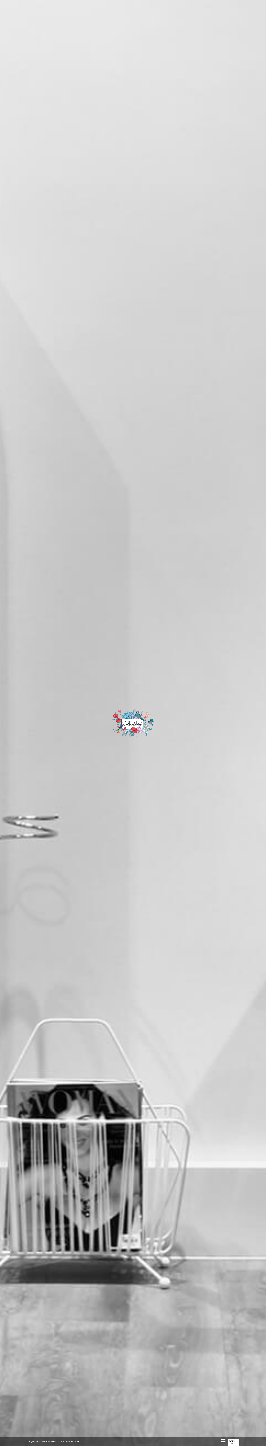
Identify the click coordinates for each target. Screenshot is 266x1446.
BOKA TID (232, 1442)
